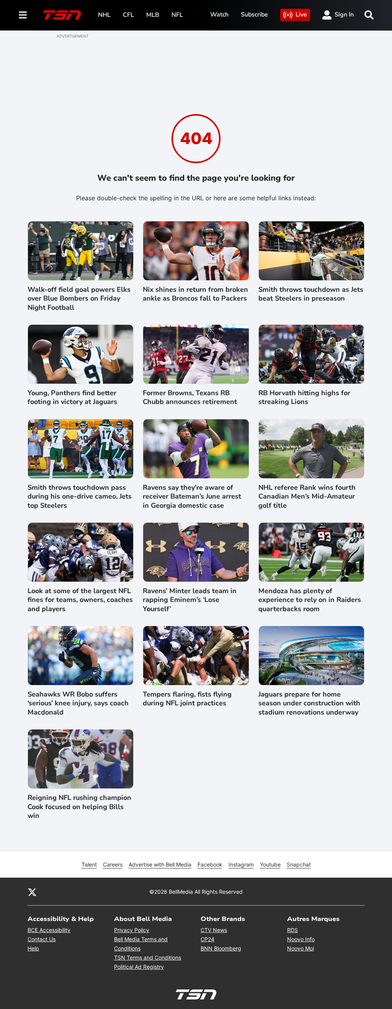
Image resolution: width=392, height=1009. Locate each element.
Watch (219, 14)
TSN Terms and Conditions (147, 957)
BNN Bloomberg (221, 948)
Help (33, 948)
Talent (89, 864)
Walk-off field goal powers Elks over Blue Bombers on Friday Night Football (79, 298)
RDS (292, 930)
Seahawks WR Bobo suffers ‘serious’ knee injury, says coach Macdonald (78, 703)
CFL (128, 15)
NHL (104, 15)
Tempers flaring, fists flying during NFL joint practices (187, 699)
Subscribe (254, 14)
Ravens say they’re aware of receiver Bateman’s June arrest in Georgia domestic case (192, 496)
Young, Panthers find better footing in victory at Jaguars (72, 397)
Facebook (210, 864)
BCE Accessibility (49, 930)
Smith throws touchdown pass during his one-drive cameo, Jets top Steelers (80, 496)
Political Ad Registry (139, 966)
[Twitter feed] (32, 891)
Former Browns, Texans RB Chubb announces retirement (190, 397)
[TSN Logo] (62, 15)
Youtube (270, 864)
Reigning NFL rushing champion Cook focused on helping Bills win (79, 806)
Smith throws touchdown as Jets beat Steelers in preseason (310, 294)
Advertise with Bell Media (160, 864)
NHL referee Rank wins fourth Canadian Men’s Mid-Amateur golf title (307, 496)
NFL (177, 15)
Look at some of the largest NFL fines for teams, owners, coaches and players (80, 600)
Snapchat (299, 864)
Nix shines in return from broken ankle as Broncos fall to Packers (195, 294)
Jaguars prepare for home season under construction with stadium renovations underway (309, 703)
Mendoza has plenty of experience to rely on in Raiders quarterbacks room (309, 600)
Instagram (241, 864)
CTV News (214, 930)
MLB (152, 15)
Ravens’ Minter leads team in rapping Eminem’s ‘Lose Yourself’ (190, 600)
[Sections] (23, 15)
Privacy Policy (131, 930)
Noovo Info (301, 939)
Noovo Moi (300, 948)
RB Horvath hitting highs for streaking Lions (304, 397)
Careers (112, 864)
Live (301, 14)
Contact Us (42, 939)
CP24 (207, 939)
